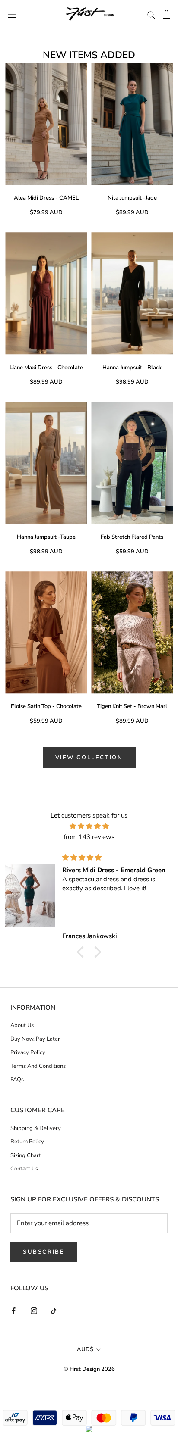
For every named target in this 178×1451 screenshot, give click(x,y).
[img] (89, 826)
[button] (82, 951)
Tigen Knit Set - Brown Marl (132, 706)
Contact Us (24, 1169)
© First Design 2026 (89, 1369)
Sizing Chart (25, 1155)
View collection (89, 757)
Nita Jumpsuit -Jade (132, 198)
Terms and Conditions (38, 1066)
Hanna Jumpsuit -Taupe (46, 537)
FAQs (17, 1079)
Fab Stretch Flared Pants (132, 537)
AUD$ (85, 1349)
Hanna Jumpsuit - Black (132, 367)
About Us (22, 1025)
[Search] (151, 14)
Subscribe (43, 1252)
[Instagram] (34, 1310)
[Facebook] (13, 1310)
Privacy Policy (27, 1052)
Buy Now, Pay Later (35, 1039)
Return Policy (27, 1141)
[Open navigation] (12, 14)
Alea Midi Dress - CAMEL (46, 198)
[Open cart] (166, 14)
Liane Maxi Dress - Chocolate (46, 367)
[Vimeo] (54, 1310)
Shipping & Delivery (35, 1128)
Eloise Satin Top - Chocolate (46, 706)
